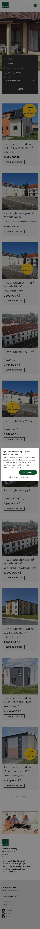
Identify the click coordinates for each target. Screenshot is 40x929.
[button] (20, 477)
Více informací (16, 467)
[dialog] (20, 464)
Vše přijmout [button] (28, 472)
